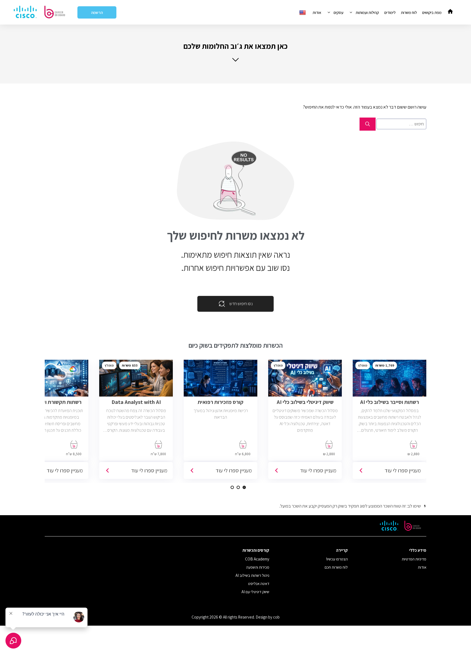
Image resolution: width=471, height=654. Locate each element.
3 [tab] (232, 487)
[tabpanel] (389, 421)
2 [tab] (238, 487)
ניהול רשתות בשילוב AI (252, 575)
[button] (235, 51)
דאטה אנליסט (258, 583)
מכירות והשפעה (257, 567)
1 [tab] (244, 487)
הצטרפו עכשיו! (337, 559)
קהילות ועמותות (367, 12)
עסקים (338, 12)
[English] (303, 12)
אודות (317, 12)
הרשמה (97, 12)
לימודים (389, 12)
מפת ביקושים (432, 12)
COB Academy (257, 559)
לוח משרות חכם (336, 567)
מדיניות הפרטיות (414, 559)
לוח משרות (409, 12)
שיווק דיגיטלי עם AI (255, 591)
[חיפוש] (368, 124)
